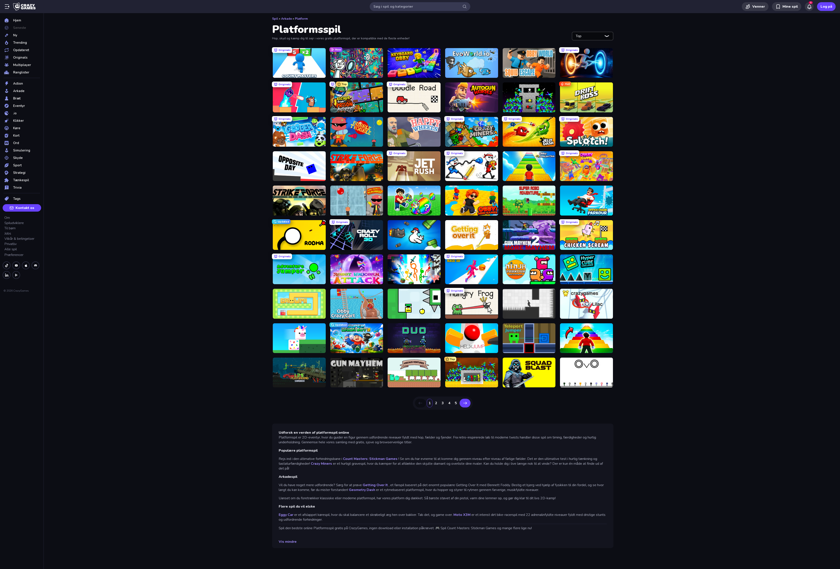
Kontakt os (25, 207)
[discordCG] (35, 265)
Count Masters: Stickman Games (370, 458)
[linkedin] (6, 275)
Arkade (286, 19)
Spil (275, 19)
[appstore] (26, 265)
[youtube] (16, 265)
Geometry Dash (362, 489)
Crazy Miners (321, 463)
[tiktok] (6, 265)
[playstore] (16, 275)
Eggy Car (286, 514)
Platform (301, 19)
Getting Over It (375, 485)
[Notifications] (809, 6)
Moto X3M (462, 514)
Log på (826, 6)
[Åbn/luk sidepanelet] (7, 6)
